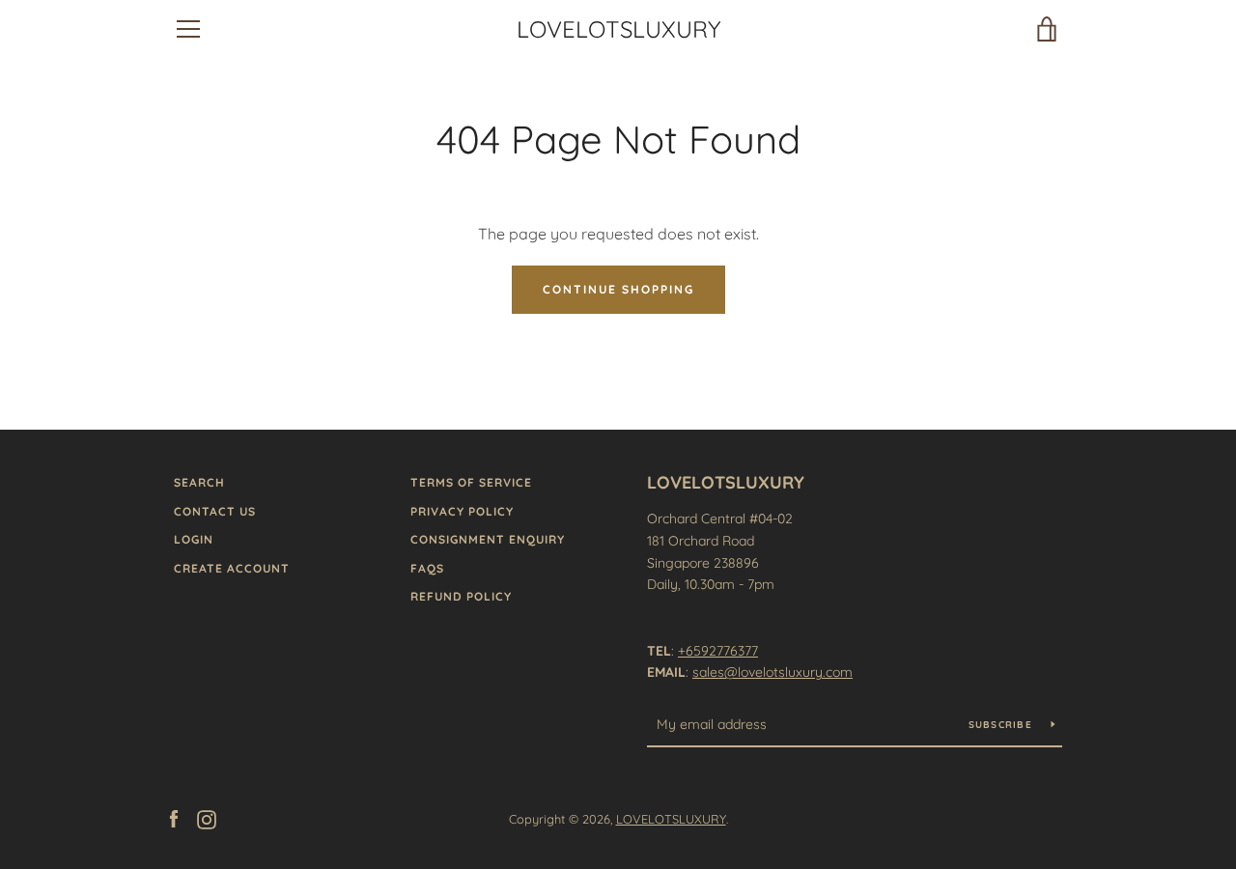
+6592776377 (718, 650)
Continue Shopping (618, 289)
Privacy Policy (462, 511)
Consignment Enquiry (487, 539)
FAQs (427, 568)
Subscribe (1003, 724)
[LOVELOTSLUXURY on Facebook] (173, 817)
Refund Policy (461, 596)
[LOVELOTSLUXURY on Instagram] (206, 817)
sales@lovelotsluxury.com (772, 672)
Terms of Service (471, 482)
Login (193, 539)
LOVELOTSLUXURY (618, 29)
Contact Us (215, 511)
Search (199, 482)
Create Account (232, 568)
